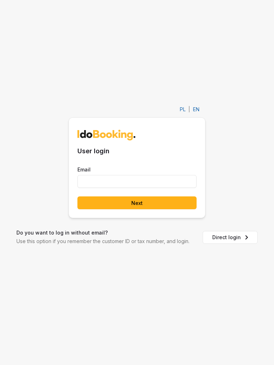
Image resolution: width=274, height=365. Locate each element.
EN (196, 109)
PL (183, 109)
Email (84, 169)
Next (137, 203)
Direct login (226, 237)
